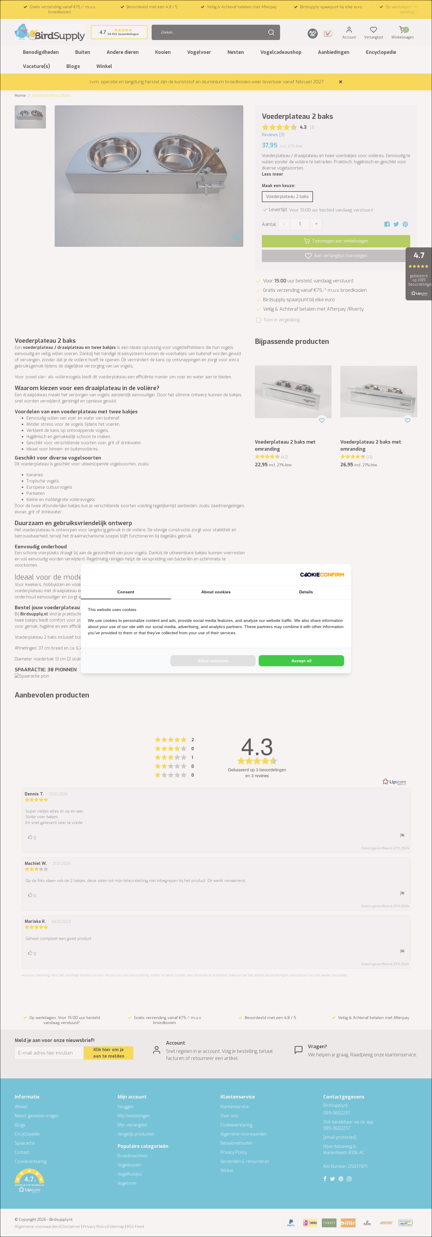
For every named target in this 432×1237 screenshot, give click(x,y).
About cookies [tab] (216, 592)
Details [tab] (306, 592)
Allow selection (213, 660)
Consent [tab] (125, 592)
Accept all (302, 660)
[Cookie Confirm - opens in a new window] (322, 574)
